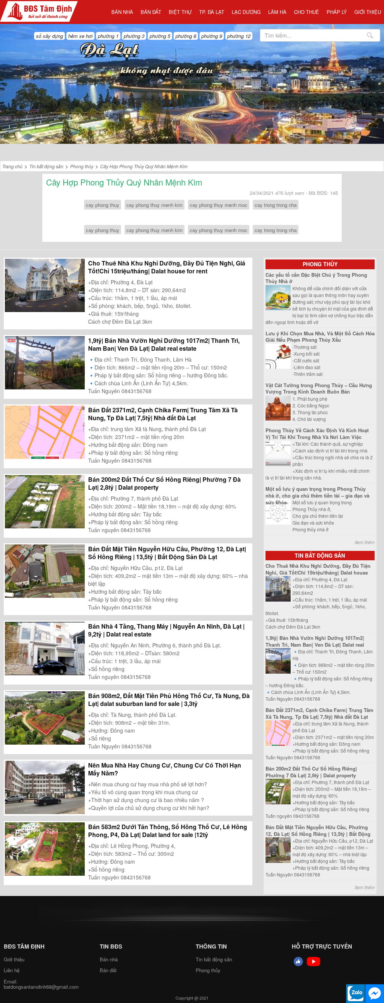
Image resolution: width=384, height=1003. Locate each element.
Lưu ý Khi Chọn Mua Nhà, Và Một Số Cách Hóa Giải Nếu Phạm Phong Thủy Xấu (320, 337)
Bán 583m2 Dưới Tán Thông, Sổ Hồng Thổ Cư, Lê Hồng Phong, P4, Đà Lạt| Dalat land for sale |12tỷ (167, 830)
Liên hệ (12, 970)
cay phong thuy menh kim (154, 204)
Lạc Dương (246, 11)
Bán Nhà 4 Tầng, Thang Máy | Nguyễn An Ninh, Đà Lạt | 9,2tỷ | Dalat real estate (166, 630)
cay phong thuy (102, 204)
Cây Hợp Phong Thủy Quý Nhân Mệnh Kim (144, 166)
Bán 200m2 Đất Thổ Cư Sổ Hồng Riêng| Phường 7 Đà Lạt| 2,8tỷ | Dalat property (164, 483)
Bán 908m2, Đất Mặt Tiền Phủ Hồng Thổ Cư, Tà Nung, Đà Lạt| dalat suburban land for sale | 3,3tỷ (169, 699)
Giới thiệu (367, 11)
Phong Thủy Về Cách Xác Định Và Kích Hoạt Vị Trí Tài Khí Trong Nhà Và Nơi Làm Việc (317, 433)
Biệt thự (180, 11)
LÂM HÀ (277, 11)
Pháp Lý (337, 11)
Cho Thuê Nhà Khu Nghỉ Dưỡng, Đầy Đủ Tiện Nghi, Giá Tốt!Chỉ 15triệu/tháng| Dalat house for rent (166, 267)
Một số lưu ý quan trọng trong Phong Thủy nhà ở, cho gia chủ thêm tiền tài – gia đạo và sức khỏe (317, 495)
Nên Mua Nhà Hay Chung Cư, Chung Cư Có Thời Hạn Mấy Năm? (164, 769)
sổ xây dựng (49, 35)
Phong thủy (81, 166)
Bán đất (151, 11)
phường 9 (211, 35)
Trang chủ (12, 166)
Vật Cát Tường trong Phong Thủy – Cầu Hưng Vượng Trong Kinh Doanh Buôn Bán (319, 388)
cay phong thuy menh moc (219, 204)
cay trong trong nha (276, 204)
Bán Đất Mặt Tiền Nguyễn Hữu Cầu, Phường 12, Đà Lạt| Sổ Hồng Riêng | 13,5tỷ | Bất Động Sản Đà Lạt (167, 552)
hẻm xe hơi (80, 35)
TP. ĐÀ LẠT (211, 11)
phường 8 (186, 35)
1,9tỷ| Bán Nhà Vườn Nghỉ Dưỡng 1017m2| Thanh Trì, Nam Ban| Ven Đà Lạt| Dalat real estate (164, 344)
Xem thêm (364, 542)
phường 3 (134, 35)
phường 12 (238, 35)
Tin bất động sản (46, 166)
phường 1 (108, 35)
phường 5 (160, 35)
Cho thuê (306, 11)
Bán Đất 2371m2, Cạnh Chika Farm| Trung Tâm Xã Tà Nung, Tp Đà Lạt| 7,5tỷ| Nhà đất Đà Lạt (163, 414)
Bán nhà (122, 11)
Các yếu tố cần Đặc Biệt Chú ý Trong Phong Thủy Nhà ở (316, 278)
